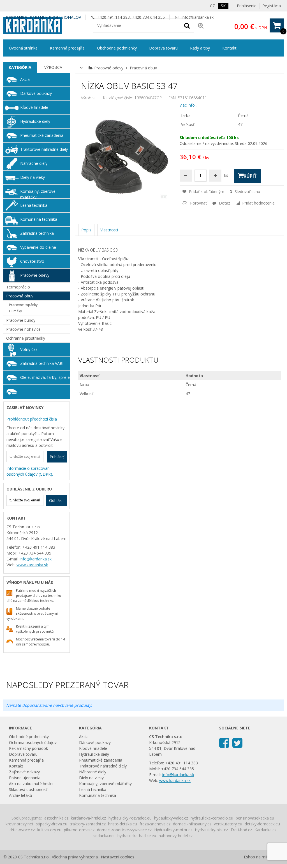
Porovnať (198, 203)
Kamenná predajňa (67, 48)
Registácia (271, 5)
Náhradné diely (33, 163)
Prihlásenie (246, 5)
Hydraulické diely (35, 121)
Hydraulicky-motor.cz (173, 829)
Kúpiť (250, 176)
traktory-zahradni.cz (88, 824)
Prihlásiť (57, 456)
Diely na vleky (32, 177)
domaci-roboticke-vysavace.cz (124, 829)
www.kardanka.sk (32, 564)
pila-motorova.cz (79, 829)
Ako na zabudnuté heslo (31, 783)
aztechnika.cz (56, 818)
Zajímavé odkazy (24, 771)
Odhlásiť (56, 500)
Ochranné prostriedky (25, 338)
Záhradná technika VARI (41, 363)
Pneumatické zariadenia (41, 135)
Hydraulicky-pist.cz (211, 829)
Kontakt (229, 48)
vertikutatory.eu (228, 824)
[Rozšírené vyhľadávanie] (200, 25)
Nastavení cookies (117, 857)
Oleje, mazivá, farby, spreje (45, 377)
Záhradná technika (37, 233)
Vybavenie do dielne (38, 247)
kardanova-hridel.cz (88, 818)
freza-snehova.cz (155, 824)
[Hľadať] (187, 25)
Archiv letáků (20, 795)
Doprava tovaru (163, 48)
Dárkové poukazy (36, 93)
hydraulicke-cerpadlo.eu (212, 818)
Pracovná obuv (143, 68)
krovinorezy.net (19, 824)
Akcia (25, 79)
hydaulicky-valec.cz (171, 818)
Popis (86, 230)
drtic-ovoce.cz (22, 829)
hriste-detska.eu (122, 824)
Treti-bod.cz (241, 829)
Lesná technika (33, 205)
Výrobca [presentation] (53, 67)
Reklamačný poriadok (28, 748)
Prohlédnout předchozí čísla (31, 419)
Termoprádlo (18, 287)
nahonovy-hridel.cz (176, 835)
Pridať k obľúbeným (206, 191)
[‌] (224, 742)
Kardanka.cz (265, 829)
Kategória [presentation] (20, 67)
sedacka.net (104, 835)
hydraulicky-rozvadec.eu (130, 818)
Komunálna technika (38, 219)
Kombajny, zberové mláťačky (37, 194)
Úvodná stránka (23, 48)
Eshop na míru (257, 857)
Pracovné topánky (23, 304)
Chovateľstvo (32, 261)
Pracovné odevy (108, 68)
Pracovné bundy (20, 320)
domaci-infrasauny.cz (192, 824)
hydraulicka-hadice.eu (136, 835)
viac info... (188, 105)
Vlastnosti (109, 230)
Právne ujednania (24, 777)
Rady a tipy (200, 48)
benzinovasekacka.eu (255, 818)
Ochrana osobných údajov (33, 742)
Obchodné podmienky (117, 48)
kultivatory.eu (49, 829)
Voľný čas (29, 349)
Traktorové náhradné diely (44, 149)
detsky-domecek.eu (262, 824)
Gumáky (15, 311)
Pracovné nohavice (23, 329)
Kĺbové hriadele (34, 107)
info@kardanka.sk (198, 17)
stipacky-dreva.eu (51, 824)
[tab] (20, 67)
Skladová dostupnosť (28, 789)
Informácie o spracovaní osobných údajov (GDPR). (29, 471)
